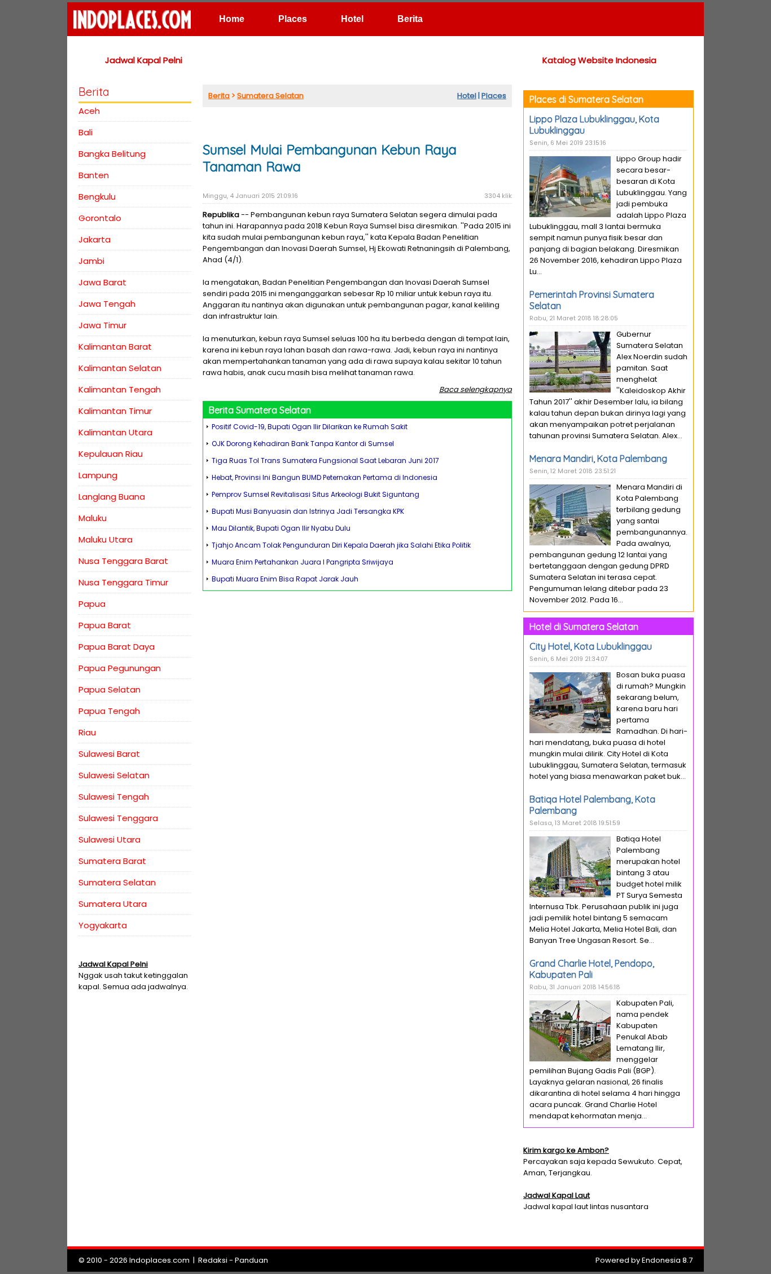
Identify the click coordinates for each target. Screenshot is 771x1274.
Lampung (97, 475)
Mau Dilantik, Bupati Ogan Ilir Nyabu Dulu (281, 528)
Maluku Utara (105, 539)
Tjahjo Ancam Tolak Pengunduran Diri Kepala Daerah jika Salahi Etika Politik (341, 545)
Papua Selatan (109, 689)
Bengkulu (97, 196)
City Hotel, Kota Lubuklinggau (590, 646)
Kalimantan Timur (115, 411)
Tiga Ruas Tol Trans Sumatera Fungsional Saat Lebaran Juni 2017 (325, 460)
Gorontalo (99, 218)
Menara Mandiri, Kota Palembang (598, 458)
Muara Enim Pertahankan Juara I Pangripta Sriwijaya (302, 562)
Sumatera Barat (112, 861)
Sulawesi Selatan (114, 775)
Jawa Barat (102, 282)
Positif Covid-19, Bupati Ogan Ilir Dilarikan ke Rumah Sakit (310, 426)
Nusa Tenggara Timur (123, 582)
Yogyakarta (102, 925)
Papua (92, 604)
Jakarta (94, 239)
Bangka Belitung (112, 154)
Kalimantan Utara (115, 432)
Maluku (92, 518)
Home (231, 19)
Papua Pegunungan (119, 668)
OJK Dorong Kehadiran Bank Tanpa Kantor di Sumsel (303, 443)
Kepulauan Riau (110, 454)
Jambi (91, 261)
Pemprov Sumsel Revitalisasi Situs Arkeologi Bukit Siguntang (315, 494)
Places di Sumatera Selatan (586, 99)
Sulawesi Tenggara (118, 818)
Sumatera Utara (112, 904)
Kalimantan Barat (115, 346)
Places (292, 19)
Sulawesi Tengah (113, 797)
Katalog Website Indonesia (599, 60)
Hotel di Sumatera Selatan (583, 626)
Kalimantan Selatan (119, 368)
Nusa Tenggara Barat (123, 561)
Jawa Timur (102, 325)
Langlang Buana (111, 496)
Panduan (251, 1260)
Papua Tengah (109, 711)
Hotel (352, 19)
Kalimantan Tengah (119, 389)
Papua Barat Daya (116, 647)
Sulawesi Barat (109, 754)
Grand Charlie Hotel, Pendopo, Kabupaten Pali (591, 969)
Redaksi (212, 1260)
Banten (93, 175)
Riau (87, 732)
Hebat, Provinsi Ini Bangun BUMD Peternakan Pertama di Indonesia (324, 477)
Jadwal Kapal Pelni (143, 60)
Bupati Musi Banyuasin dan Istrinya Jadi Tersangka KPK (308, 511)
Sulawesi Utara (109, 839)
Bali (85, 132)
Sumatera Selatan (117, 882)
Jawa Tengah (106, 304)
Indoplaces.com (159, 1260)
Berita (410, 19)
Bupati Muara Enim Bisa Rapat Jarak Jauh (285, 579)
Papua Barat (104, 625)
